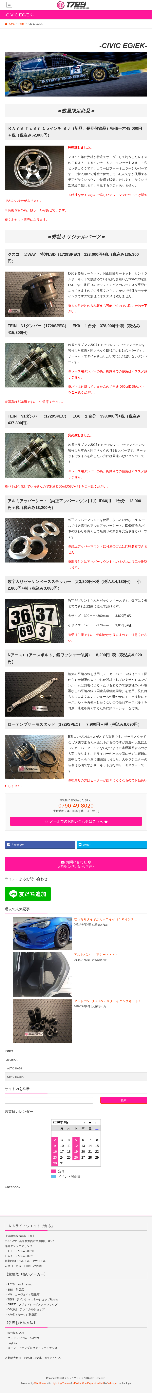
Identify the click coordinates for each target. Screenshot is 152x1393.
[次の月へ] (97, 1122)
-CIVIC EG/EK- (15, 1076)
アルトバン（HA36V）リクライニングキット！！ (109, 1001)
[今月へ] (90, 1122)
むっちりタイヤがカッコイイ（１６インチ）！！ (109, 919)
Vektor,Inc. (112, 1383)
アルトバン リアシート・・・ (96, 954)
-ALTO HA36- (14, 1068)
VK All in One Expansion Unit (88, 1383)
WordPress (40, 1383)
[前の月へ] (83, 1122)
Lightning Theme (61, 1383)
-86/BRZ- (12, 1060)
